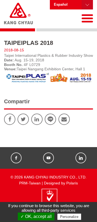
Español (61, 4)
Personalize (69, 217)
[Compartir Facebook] (9, 119)
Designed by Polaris (61, 183)
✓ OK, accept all (36, 216)
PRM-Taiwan (30, 183)
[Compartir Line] (50, 119)
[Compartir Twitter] (23, 119)
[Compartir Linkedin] (37, 119)
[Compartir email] (64, 119)
